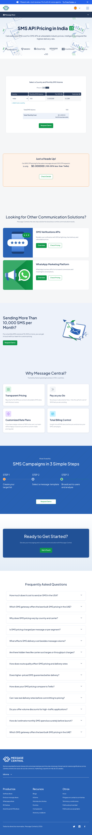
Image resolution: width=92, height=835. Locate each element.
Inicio (64, 794)
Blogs (35, 794)
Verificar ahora (7, 794)
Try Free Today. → (69, 2)
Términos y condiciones (71, 801)
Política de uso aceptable (71, 809)
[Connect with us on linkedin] (79, 827)
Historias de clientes (40, 801)
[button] (77, 8)
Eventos (35, 805)
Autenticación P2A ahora (11, 809)
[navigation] (6, 8)
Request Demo (46, 125)
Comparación (37, 809)
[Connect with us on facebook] (85, 827)
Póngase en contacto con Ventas (74, 797)
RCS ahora (6, 805)
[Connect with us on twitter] (74, 827)
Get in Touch (46, 550)
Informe (35, 797)
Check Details (46, 176)
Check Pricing (55, 245)
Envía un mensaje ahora (10, 797)
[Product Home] (45, 14)
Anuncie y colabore (39, 813)
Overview (41, 245)
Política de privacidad (70, 805)
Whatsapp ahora (8, 801)
